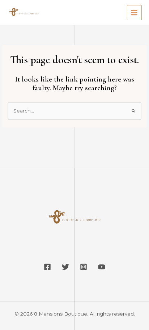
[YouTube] (101, 266)
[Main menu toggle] (134, 12)
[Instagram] (83, 266)
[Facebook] (47, 266)
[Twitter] (65, 266)
